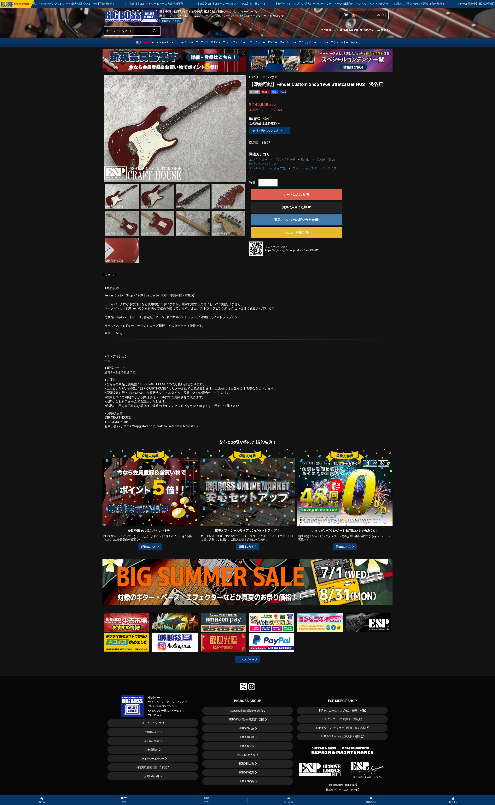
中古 (353, 42)
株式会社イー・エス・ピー (341, 789)
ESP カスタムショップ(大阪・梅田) (341, 736)
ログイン (385, 30)
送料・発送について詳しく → (269, 130)
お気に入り (369, 30)
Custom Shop (326, 159)
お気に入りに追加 (295, 207)
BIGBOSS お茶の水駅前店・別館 (246, 719)
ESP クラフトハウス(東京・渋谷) (341, 719)
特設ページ (155, 697)
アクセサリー (306, 42)
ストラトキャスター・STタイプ (314, 168)
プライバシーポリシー (151, 758)
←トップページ (247, 659)
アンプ (271, 42)
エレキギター (163, 42)
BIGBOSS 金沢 (246, 746)
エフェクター (255, 42)
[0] (347, 15)
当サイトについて (152, 723)
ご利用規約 (151, 749)
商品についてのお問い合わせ (294, 220)
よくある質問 (151, 740)
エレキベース (183, 42)
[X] (243, 687)
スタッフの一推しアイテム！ (165, 710)
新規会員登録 (350, 30)
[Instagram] (251, 687)
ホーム (41, 802)
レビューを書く (294, 232)
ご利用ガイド (330, 30)
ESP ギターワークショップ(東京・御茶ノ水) (341, 727)
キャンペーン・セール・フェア (166, 702)
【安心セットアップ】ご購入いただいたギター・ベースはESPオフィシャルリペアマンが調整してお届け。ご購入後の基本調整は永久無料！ (258, 3)
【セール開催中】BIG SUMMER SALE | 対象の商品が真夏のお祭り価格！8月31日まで (407, 3)
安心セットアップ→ (171, 21)
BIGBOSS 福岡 (246, 781)
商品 (124, 802)
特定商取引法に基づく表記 (152, 767)
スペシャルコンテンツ (161, 706)
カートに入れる (294, 194)
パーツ (322, 42)
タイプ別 (280, 168)
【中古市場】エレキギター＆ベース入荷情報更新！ (54, 3)
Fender (306, 159)
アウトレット (338, 42)
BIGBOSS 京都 (246, 763)
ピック (290, 42)
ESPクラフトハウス (263, 164)
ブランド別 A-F (284, 159)
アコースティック (233, 42)
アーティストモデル (207, 42)
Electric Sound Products (341, 784)
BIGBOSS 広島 (246, 772)
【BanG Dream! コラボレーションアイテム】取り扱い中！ (129, 3)
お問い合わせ (151, 776)
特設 (143, 42)
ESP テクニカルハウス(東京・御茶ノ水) (341, 710)
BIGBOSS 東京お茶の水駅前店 (246, 710)
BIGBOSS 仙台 (246, 737)
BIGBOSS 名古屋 (246, 754)
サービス (154, 714)
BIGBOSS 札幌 (246, 728)
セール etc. (289, 802)
